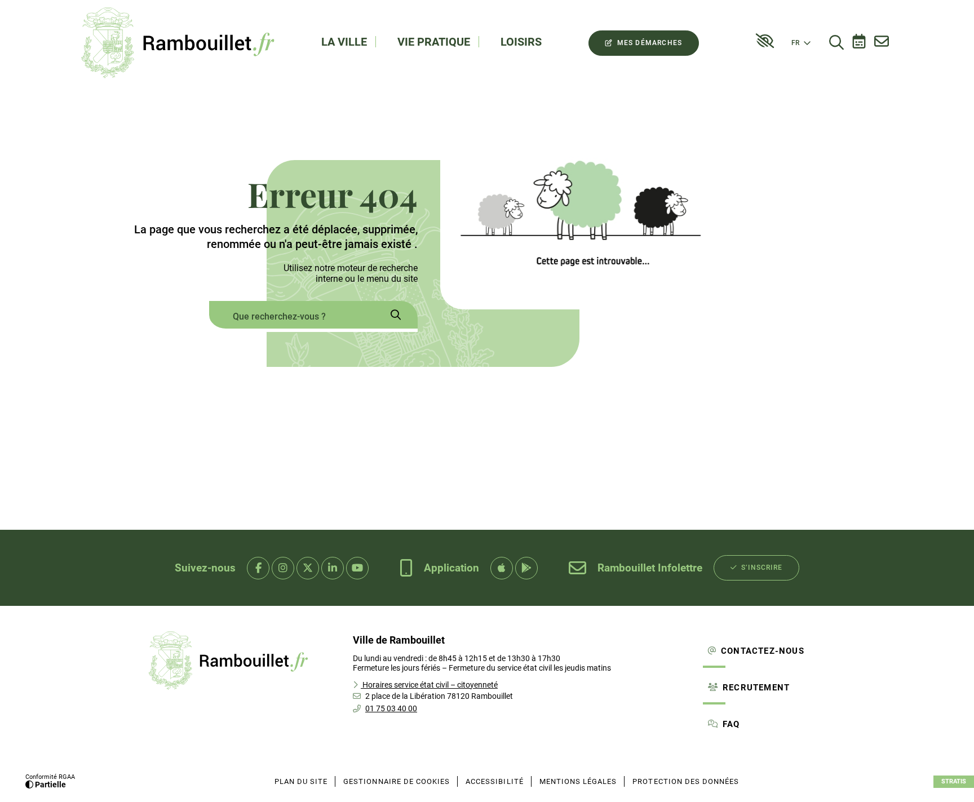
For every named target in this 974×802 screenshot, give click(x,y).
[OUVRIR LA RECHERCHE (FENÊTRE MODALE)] (836, 43)
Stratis (953, 781)
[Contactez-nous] (881, 43)
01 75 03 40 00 (391, 708)
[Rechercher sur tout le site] (396, 316)
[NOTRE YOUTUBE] (357, 568)
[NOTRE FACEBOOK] (258, 568)
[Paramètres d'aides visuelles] (765, 41)
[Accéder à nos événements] (859, 43)
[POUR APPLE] (501, 568)
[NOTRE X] (307, 568)
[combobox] (291, 316)
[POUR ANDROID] (526, 568)
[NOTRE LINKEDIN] (332, 568)
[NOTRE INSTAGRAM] (283, 568)
